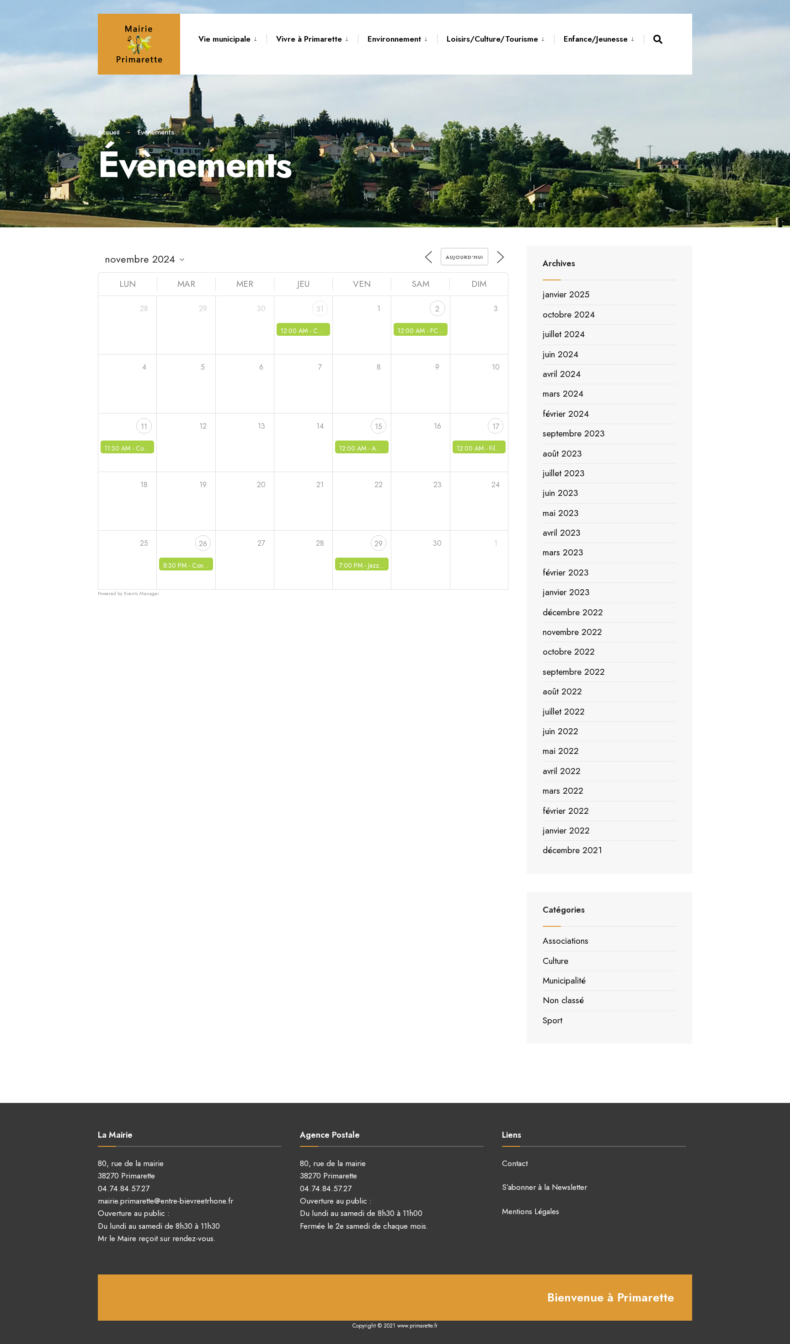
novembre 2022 (572, 632)
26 (203, 543)
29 (378, 543)
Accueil (109, 132)
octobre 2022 (569, 651)
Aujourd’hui (464, 257)
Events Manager (141, 593)
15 (378, 426)
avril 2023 (561, 533)
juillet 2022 (564, 711)
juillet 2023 (563, 473)
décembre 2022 (573, 612)
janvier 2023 (566, 592)
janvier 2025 (566, 294)
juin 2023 (560, 493)
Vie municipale (224, 38)
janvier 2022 (566, 830)
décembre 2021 (572, 850)
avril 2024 (562, 374)
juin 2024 (560, 354)
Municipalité (564, 980)
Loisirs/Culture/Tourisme (492, 38)
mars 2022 (563, 791)
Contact (515, 1163)
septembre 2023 (573, 433)
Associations (565, 941)
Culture (555, 961)
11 (144, 426)
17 (495, 426)
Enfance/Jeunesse (596, 38)
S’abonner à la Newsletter (544, 1187)
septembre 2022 (574, 672)
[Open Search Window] (659, 39)
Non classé (563, 1000)
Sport (552, 1020)
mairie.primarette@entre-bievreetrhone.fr (165, 1200)
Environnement (394, 38)
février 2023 (565, 572)
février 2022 (566, 811)
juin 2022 (560, 731)
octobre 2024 (569, 314)
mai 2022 (561, 751)
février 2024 (566, 414)
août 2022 (562, 691)
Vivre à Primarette (309, 38)
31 (320, 309)
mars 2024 (563, 393)
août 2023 (562, 453)
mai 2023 (560, 513)
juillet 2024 (564, 334)
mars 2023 (563, 552)
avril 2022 (562, 771)
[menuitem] (232, 38)
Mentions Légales (530, 1211)
